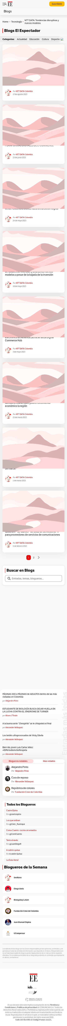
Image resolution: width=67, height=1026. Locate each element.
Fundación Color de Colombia (28, 792)
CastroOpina (12, 810)
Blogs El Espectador (22, 30)
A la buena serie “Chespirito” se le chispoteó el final (26, 723)
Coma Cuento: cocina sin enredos (21, 830)
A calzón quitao (13, 850)
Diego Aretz (19, 889)
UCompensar (19, 933)
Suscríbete (57, 3)
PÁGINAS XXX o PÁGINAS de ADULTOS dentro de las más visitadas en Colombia (29, 695)
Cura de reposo (19, 777)
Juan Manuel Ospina (22, 922)
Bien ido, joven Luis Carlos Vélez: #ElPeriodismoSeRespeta (17, 748)
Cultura (45, 39)
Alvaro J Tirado (11, 715)
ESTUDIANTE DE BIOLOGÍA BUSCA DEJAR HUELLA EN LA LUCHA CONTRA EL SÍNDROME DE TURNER (28, 710)
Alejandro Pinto (11, 701)
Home (5, 21)
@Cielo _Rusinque (17, 824)
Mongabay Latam (21, 900)
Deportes (55, 39)
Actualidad (22, 39)
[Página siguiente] (39, 557)
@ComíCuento (15, 834)
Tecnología (16, 21)
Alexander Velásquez (14, 727)
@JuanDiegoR (15, 844)
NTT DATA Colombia (24, 91)
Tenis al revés (12, 840)
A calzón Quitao (15, 854)
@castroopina (15, 814)
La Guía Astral (12, 860)
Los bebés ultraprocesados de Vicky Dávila (23, 735)
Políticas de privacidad (27, 1007)
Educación (34, 39)
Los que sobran (13, 820)
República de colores (23, 788)
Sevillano (18, 877)
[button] (63, 39)
